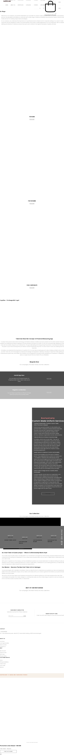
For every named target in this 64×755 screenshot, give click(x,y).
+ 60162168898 (3, 631)
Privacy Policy (3, 656)
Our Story (2, 641)
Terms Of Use (3, 652)
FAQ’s (1, 660)
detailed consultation (20, 570)
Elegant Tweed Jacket (10, 540)
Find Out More (8, 751)
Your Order (2, 665)
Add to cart (10, 535)
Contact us (3, 646)
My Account (3, 651)
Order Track (3, 663)
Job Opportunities (4, 643)
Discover (32, 119)
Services (6, 543)
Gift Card (2, 654)
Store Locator (3, 645)
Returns (2, 667)
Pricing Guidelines (4, 662)
